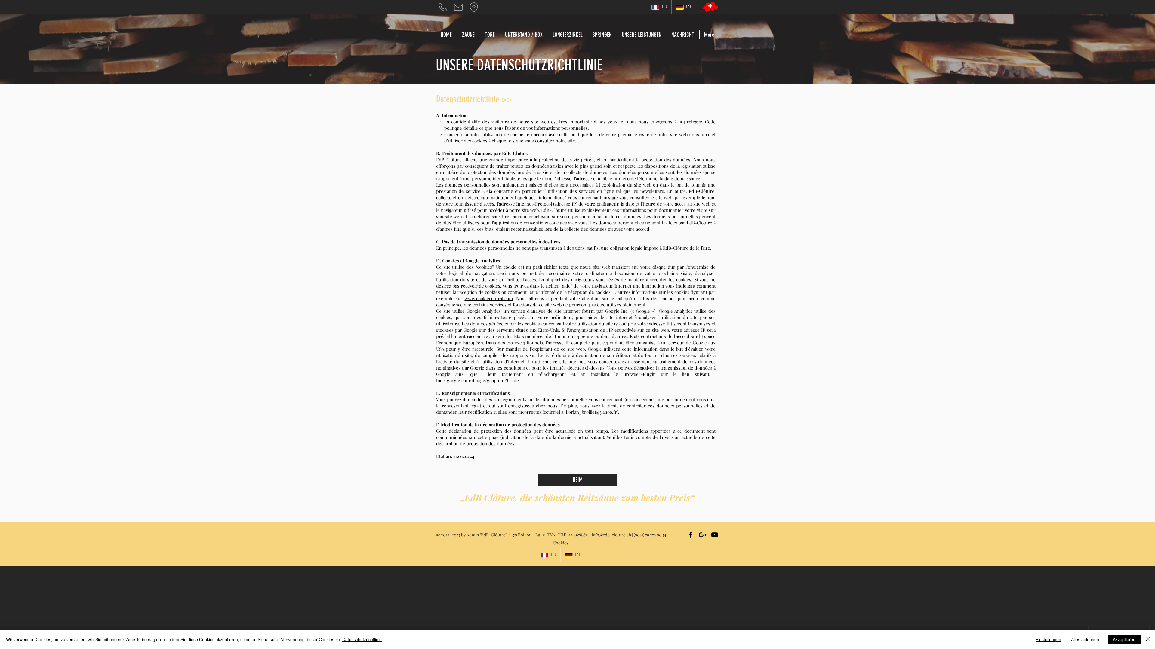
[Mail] (458, 7)
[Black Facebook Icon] (690, 535)
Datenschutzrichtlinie (362, 639)
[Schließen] (1147, 639)
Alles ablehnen (1085, 639)
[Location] (474, 7)
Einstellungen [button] (1048, 639)
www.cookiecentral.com (488, 298)
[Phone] (442, 7)
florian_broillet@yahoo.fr (591, 412)
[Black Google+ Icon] (702, 535)
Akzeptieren (1124, 639)
